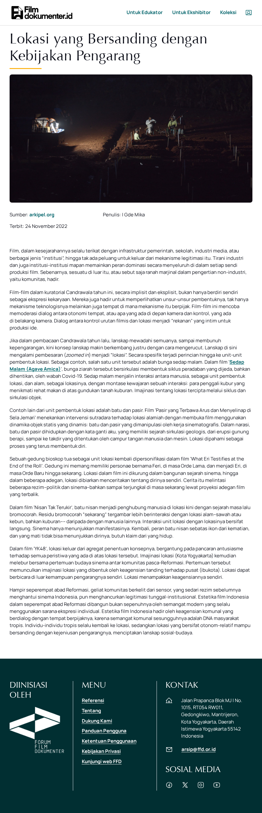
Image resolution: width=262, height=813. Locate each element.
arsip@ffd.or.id (198, 749)
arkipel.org (41, 214)
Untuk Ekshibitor (191, 12)
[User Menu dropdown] (248, 12)
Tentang (91, 710)
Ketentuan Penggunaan (109, 741)
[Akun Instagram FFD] (200, 787)
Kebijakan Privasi (101, 751)
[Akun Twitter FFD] (185, 787)
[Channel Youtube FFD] (216, 787)
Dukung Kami (97, 720)
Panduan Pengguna (104, 730)
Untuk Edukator (145, 12)
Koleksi (228, 12)
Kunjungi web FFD (102, 761)
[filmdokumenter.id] (41, 12)
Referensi (93, 700)
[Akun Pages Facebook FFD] (169, 787)
